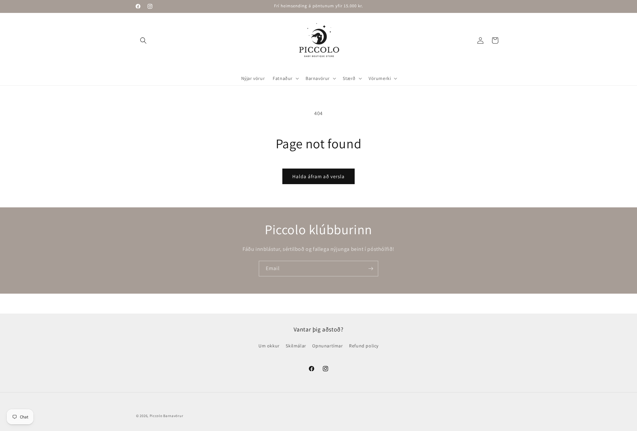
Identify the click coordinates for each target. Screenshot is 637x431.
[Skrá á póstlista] (370, 268)
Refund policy (364, 346)
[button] (143, 40)
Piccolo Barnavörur (166, 415)
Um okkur (269, 346)
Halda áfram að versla (318, 176)
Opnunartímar (327, 346)
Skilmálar (296, 346)
